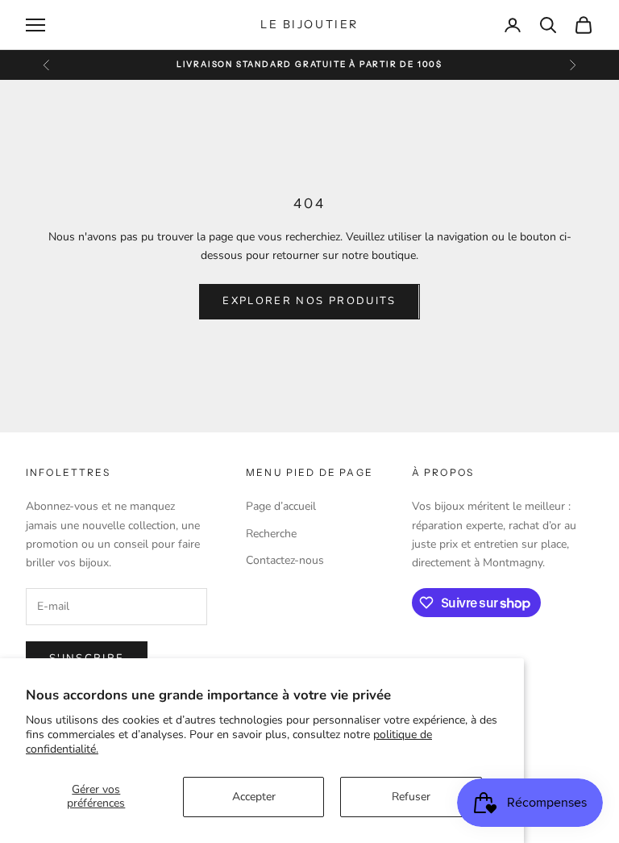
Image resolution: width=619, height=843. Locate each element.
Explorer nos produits (309, 301)
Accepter (254, 796)
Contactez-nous (285, 560)
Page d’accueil (281, 506)
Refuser (411, 796)
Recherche (271, 533)
